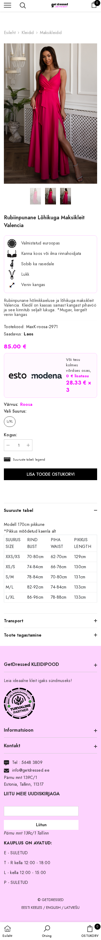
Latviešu (72, 907)
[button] (47, 932)
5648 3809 (31, 762)
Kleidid (27, 33)
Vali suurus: (15, 411)
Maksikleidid (51, 33)
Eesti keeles (31, 907)
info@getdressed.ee (30, 770)
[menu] (7, 5)
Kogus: (10, 435)
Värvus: (18, 404)
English (53, 907)
